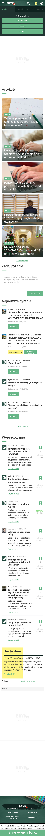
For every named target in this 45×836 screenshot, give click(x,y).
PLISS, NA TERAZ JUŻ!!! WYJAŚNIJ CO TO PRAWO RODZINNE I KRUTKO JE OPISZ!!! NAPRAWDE (24, 341)
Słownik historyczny (26, 681)
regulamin (32, 817)
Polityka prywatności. (18, 826)
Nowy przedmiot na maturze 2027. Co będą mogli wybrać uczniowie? (22, 218)
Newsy (7, 114)
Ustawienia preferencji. (35, 826)
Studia (23, 32)
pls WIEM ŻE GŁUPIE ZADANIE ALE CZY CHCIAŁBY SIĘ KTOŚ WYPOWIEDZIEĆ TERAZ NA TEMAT (25, 315)
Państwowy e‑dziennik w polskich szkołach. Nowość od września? (22, 186)
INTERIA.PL (12, 828)
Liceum (23, 26)
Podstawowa (22, 21)
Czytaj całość (9, 674)
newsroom (32, 812)
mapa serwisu (12, 812)
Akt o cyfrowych (12, 817)
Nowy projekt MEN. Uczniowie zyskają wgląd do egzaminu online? (21, 154)
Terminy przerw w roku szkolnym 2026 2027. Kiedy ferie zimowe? (21, 122)
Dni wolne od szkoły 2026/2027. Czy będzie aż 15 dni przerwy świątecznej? (22, 250)
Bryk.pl (4, 689)
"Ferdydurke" (14, 363)
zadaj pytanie (35, 293)
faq (32, 808)
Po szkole (9, 243)
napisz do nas (12, 808)
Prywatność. (5, 826)
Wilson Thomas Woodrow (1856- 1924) (22, 658)
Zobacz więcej (22, 261)
